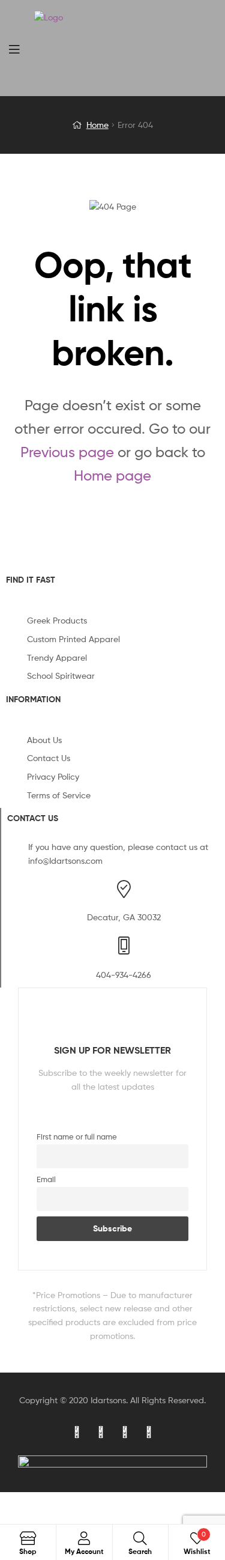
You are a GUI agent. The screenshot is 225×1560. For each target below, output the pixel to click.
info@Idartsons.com (65, 860)
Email (46, 1179)
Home (97, 125)
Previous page (67, 452)
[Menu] (21, 48)
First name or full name (77, 1136)
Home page (112, 475)
